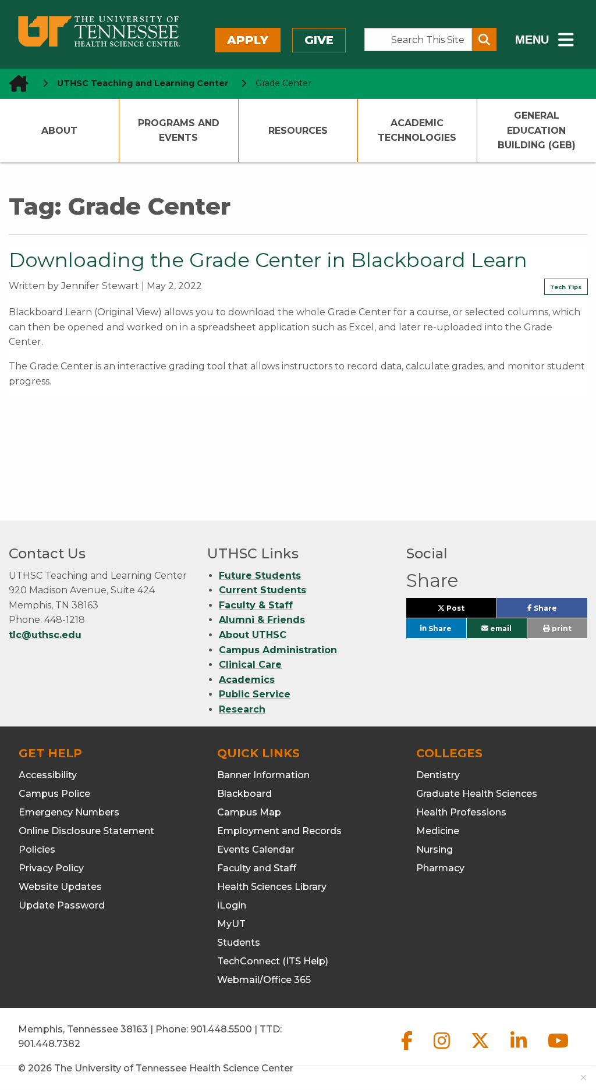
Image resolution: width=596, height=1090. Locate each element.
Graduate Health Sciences (476, 793)
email (500, 628)
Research (242, 709)
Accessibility (48, 775)
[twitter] (481, 1050)
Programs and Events (178, 130)
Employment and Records (279, 830)
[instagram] (443, 1050)
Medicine (437, 830)
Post (468, 610)
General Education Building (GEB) (537, 130)
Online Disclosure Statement (86, 830)
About (59, 130)
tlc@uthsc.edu (45, 634)
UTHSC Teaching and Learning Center (143, 83)
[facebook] (408, 1050)
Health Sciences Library (272, 886)
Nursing (434, 849)
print (561, 628)
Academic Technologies (417, 130)
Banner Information (263, 775)
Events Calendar (256, 849)
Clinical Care (250, 664)
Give (319, 40)
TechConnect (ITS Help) (272, 961)
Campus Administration (278, 650)
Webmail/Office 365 (264, 979)
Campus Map (249, 812)
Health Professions (461, 812)
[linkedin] (519, 1050)
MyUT (231, 923)
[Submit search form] (484, 39)
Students (238, 942)
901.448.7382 (49, 1043)
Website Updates (60, 886)
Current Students (262, 590)
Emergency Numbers (69, 812)
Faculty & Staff (256, 605)
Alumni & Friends (262, 619)
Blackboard (244, 793)
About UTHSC (252, 634)
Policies (37, 849)
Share (559, 610)
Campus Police (54, 793)
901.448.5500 (221, 1029)
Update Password (62, 905)
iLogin (231, 905)
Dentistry (438, 775)
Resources (298, 130)
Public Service (254, 694)
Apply (247, 40)
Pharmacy (440, 868)
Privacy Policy (51, 868)
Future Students (260, 575)
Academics (247, 679)
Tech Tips (565, 287)
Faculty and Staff (256, 868)
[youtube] (558, 1050)
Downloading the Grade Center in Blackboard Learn (268, 260)
